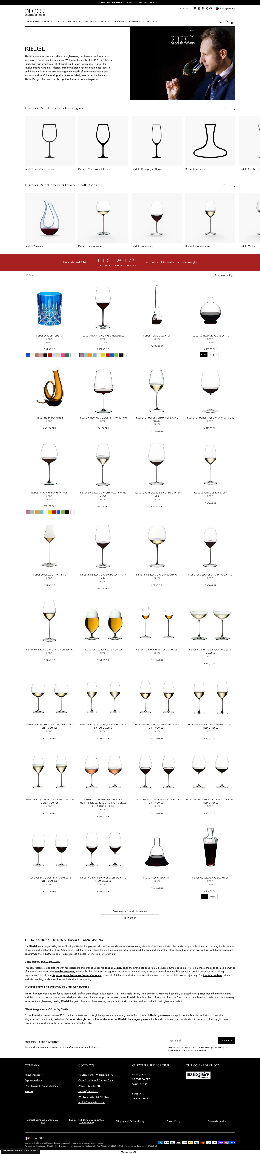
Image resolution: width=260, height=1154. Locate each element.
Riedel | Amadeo (34, 246)
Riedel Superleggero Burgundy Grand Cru (157, 494)
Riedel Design (113, 968)
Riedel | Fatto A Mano (90, 246)
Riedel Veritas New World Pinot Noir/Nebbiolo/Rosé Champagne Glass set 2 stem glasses (103, 802)
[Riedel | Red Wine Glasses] (50, 141)
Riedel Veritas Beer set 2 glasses (103, 649)
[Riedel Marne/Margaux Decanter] (210, 307)
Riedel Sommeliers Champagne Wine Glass (157, 419)
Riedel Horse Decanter (156, 335)
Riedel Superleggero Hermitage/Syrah (210, 574)
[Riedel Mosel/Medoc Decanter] (210, 849)
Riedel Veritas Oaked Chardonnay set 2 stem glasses (49, 726)
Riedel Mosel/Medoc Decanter (210, 877)
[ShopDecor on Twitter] (206, 8)
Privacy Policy (173, 1121)
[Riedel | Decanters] (210, 141)
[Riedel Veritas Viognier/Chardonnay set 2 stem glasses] (103, 696)
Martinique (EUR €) (36, 1138)
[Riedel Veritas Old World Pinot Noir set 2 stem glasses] (210, 771)
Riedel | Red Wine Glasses (39, 169)
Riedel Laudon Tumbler (49, 335)
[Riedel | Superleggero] (210, 218)
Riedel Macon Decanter (157, 877)
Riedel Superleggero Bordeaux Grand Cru (103, 576)
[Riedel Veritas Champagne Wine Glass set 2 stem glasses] (49, 771)
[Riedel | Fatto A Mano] (103, 218)
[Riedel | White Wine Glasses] (103, 141)
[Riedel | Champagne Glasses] (157, 141)
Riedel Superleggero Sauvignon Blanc (49, 649)
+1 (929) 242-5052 (88, 1091)
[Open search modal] (221, 21)
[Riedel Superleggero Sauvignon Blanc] (49, 621)
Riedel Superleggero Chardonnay (156, 574)
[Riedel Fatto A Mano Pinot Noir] (49, 464)
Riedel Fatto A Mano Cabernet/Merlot (103, 335)
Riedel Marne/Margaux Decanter (210, 335)
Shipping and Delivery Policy (130, 1121)
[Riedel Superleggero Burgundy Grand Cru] (157, 464)
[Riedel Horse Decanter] (157, 307)
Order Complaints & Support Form (95, 1080)
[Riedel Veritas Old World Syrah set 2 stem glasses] (157, 771)
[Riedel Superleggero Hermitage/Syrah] (210, 546)
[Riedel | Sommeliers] (157, 218)
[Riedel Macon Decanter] (157, 849)
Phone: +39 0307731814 (91, 1086)
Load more (130, 918)
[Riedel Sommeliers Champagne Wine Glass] (157, 389)
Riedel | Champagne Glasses (147, 169)
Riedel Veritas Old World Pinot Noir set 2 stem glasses (210, 801)
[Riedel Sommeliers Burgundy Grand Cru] (210, 389)
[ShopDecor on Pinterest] (202, 8)
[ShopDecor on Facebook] (195, 8)
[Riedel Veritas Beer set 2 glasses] (103, 621)
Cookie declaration (216, 1121)
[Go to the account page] (227, 21)
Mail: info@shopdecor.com (91, 1102)
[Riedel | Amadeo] (50, 218)
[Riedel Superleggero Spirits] (49, 546)
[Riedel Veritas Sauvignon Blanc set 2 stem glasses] (157, 696)
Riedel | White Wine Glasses (94, 169)
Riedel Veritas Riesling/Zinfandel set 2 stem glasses (210, 726)
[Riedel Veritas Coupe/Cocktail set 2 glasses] (210, 621)
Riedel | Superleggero (197, 246)
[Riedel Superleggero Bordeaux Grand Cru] (103, 546)
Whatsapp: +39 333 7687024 (93, 1097)
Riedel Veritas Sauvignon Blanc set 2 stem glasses (157, 726)
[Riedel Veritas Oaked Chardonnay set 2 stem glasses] (49, 696)
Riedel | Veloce (247, 246)
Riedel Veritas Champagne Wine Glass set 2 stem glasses (49, 801)
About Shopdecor (33, 1074)
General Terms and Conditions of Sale (43, 1121)
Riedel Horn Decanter (49, 417)
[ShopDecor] (35, 12)
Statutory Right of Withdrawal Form (95, 1074)
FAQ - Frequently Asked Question (41, 1086)
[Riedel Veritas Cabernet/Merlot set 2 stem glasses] (49, 849)
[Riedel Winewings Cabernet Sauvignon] (103, 389)
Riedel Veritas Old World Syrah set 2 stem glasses (157, 801)
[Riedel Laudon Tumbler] (49, 307)
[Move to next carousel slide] (232, 108)
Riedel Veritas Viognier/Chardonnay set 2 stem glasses (103, 726)
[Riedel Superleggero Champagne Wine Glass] (103, 464)
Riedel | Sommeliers (142, 246)
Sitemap (29, 1091)
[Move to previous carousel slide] (225, 108)
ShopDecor (46, 1143)
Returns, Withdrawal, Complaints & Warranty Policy (86, 1121)
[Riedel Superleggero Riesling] (210, 464)
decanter (108, 1019)
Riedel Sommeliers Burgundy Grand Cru (210, 417)
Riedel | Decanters (195, 169)
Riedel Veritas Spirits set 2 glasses (156, 649)
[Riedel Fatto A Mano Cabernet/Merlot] (103, 307)
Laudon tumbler (212, 975)
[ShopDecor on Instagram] (199, 8)
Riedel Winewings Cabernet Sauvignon (103, 417)
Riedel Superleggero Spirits (49, 574)
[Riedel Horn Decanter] (49, 389)
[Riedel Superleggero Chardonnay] (157, 546)
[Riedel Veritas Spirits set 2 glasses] (157, 621)
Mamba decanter (64, 971)
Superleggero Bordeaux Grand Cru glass (76, 975)
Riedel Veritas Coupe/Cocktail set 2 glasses (210, 651)
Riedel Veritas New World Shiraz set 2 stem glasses (103, 879)
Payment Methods (33, 1080)
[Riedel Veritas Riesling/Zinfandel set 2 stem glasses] (210, 696)
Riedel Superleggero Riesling (210, 492)
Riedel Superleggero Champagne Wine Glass (103, 494)
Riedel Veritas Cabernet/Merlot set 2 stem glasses (50, 879)
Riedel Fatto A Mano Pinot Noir (49, 492)
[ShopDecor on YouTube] (210, 8)
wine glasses (83, 1019)
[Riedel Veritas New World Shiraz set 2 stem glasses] (103, 849)
